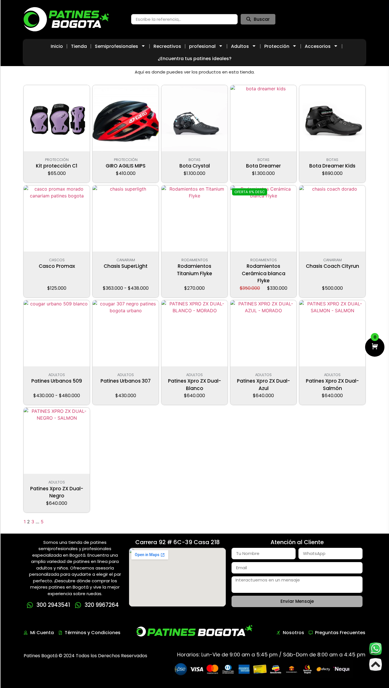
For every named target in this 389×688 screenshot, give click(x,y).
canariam (125, 260)
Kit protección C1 (56, 165)
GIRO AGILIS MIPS (126, 165)
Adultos (56, 374)
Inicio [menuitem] (57, 46)
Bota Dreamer (263, 165)
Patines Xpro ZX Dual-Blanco (194, 384)
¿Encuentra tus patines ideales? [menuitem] (195, 58)
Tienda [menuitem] (79, 46)
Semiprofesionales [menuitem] (116, 46)
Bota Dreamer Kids (332, 165)
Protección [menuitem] (276, 46)
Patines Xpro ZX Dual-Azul (263, 384)
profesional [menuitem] (202, 46)
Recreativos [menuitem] (167, 46)
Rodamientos (194, 260)
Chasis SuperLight (126, 266)
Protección (57, 159)
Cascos (57, 260)
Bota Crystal (194, 165)
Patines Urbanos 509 (56, 380)
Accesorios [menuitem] (318, 46)
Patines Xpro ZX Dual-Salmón (332, 384)
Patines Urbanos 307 (126, 380)
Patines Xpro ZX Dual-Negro (56, 492)
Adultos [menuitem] (240, 46)
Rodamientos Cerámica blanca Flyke (263, 273)
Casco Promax (57, 266)
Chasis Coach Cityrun (332, 266)
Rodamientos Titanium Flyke (194, 270)
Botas (194, 159)
